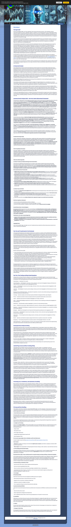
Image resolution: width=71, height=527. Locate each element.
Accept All (66, 2)
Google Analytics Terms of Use (42, 439)
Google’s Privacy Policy (30, 439)
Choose (59, 2)
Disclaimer (35, 518)
